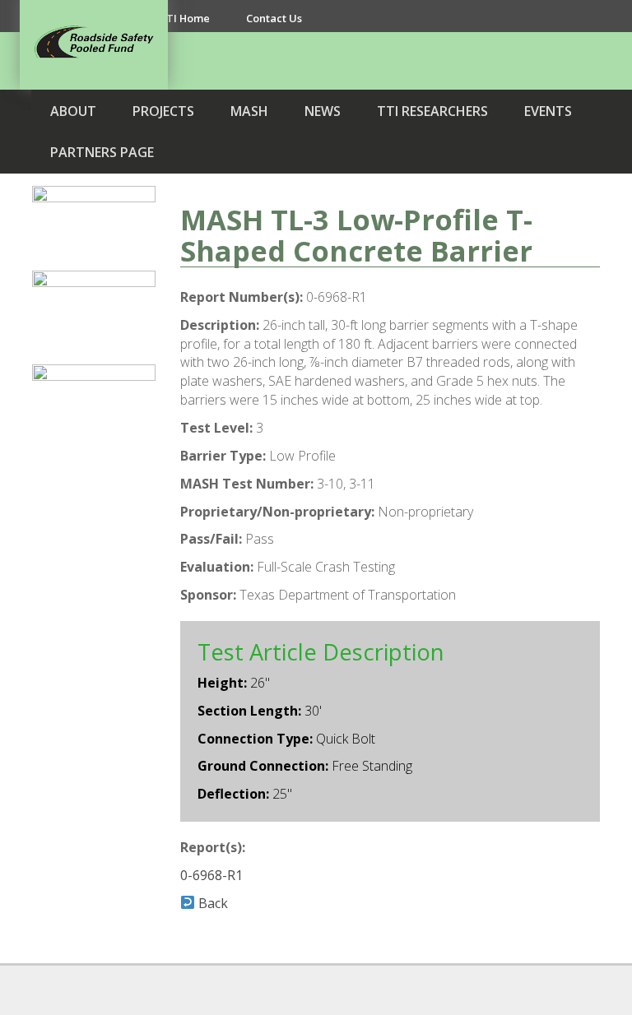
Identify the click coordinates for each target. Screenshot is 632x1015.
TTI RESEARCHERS (432, 111)
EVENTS (548, 111)
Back (211, 903)
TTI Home (184, 18)
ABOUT (73, 111)
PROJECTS (163, 111)
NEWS (322, 111)
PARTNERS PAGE (102, 152)
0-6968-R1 (211, 875)
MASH (249, 111)
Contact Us (274, 18)
